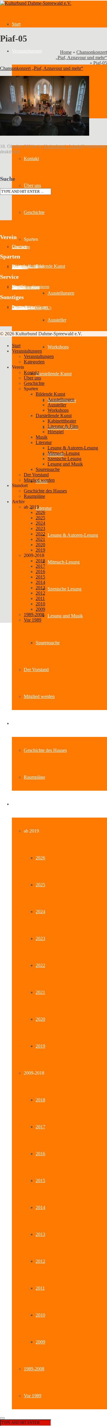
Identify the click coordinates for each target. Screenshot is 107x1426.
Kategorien (34, 361)
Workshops (58, 346)
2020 (40, 1019)
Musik (42, 437)
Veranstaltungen (27, 50)
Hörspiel (56, 431)
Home (66, 52)
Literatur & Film (63, 426)
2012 (40, 1261)
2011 (40, 1288)
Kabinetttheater (62, 420)
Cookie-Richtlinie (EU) (31, 308)
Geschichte (34, 212)
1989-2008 (34, 1368)
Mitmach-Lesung (64, 561)
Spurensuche (48, 642)
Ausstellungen (61, 293)
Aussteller (57, 319)
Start (16, 24)
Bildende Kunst (50, 266)
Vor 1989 (32, 1395)
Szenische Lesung (64, 588)
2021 (40, 992)
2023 (40, 938)
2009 (40, 1341)
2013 (40, 1234)
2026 (40, 857)
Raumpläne (34, 777)
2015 (40, 1180)
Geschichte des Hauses (45, 750)
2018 (40, 1099)
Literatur (44, 508)
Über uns (32, 185)
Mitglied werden (39, 696)
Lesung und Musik (65, 615)
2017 (40, 1126)
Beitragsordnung (26, 287)
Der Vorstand (36, 669)
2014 (40, 1207)
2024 (40, 911)
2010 (40, 1315)
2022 (40, 965)
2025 (40, 884)
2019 (40, 1046)
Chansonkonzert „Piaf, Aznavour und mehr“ (81, 55)
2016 (40, 1153)
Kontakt (31, 158)
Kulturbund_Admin (62, 146)
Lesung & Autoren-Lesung (73, 535)
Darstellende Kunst (54, 373)
